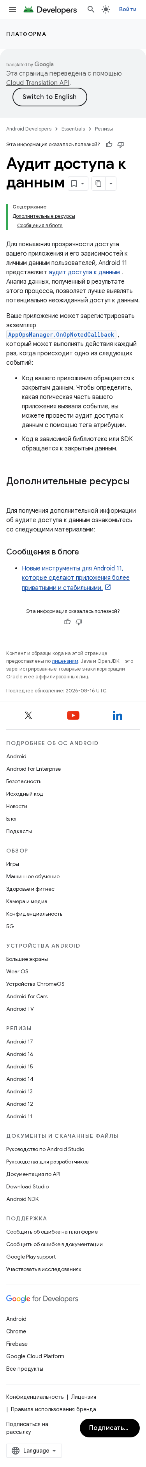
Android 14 (19, 1078)
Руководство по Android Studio (45, 1149)
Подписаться (110, 1428)
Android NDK (22, 1198)
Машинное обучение (33, 876)
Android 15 (19, 1066)
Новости (16, 806)
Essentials (73, 128)
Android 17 (19, 1041)
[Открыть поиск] (91, 9)
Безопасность (23, 781)
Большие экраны (27, 958)
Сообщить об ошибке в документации (54, 1244)
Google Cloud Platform (35, 1356)
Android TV (20, 1008)
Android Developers (28, 128)
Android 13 (19, 1091)
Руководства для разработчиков (47, 1161)
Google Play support (31, 1256)
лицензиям (65, 661)
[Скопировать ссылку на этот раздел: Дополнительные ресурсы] (14, 494)
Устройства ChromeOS (35, 983)
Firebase (17, 1343)
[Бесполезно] (121, 144)
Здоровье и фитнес (30, 888)
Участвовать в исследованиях (43, 1269)
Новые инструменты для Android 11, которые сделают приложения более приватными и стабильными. (76, 578)
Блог (12, 818)
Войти (128, 9)
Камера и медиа (26, 901)
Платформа (26, 33)
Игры (12, 863)
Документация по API (33, 1173)
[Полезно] (109, 144)
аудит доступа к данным (84, 272)
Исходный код (25, 793)
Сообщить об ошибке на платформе (52, 1231)
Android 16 (19, 1053)
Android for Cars (26, 996)
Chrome (16, 1331)
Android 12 (19, 1103)
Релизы (104, 128)
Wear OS (17, 971)
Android (16, 756)
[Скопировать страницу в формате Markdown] (99, 183)
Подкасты (19, 831)
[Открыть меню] (12, 9)
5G (10, 926)
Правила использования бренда (53, 1409)
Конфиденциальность (34, 913)
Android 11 (19, 1116)
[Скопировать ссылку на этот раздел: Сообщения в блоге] (87, 552)
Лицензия (83, 1397)
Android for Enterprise (33, 768)
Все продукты (24, 1368)
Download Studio (27, 1186)
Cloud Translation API (37, 83)
